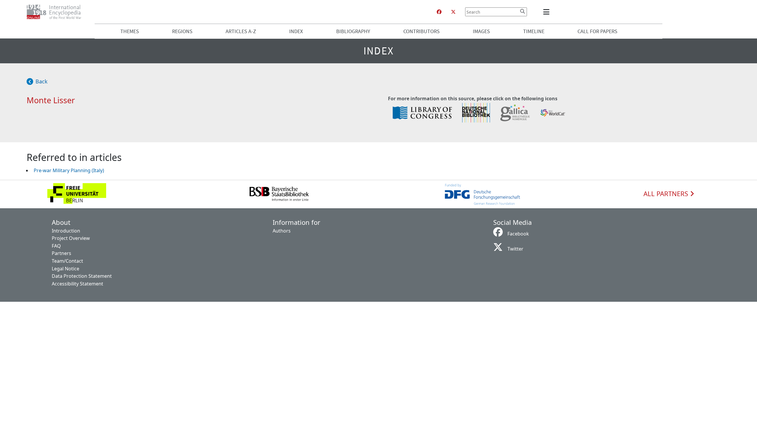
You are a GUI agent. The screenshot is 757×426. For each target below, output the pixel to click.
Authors (282, 230)
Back (41, 81)
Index (296, 31)
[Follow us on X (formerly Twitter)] (453, 11)
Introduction (66, 230)
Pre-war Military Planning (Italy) (69, 170)
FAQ (56, 246)
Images (481, 31)
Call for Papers (597, 31)
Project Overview (71, 238)
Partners (61, 253)
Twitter (515, 249)
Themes (129, 31)
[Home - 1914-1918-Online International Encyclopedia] (56, 11)
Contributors (421, 31)
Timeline (533, 31)
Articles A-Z (241, 31)
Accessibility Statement (77, 283)
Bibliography (353, 31)
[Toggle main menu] (547, 11)
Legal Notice (65, 268)
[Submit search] (522, 11)
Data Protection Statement (82, 276)
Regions (182, 31)
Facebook (518, 233)
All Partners (666, 193)
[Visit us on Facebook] (439, 11)
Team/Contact (67, 261)
